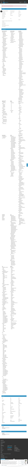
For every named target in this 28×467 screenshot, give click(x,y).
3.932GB (3, 348)
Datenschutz (2, 450)
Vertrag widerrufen (3, 459)
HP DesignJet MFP (12, 159)
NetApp (19, 412)
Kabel (3, 74)
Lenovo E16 (20, 109)
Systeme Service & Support (4, 363)
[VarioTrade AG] (5, 2)
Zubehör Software (12, 318)
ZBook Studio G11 (4, 123)
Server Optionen (11, 291)
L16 (19, 122)
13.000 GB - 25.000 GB (5, 277)
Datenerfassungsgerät (21, 153)
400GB (3, 349)
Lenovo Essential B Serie (5, 315)
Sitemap (1, 451)
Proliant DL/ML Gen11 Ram (13, 227)
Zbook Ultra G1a (4, 102)
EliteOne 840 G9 (4, 33)
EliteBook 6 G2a (20, 55)
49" (11, 109)
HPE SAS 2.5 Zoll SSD (13, 236)
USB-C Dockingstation (21, 79)
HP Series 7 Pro (11, 40)
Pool (10, 254)
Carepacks (11, 259)
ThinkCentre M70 (4, 69)
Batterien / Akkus (20, 141)
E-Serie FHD (12, 35)
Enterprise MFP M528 (13, 166)
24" (11, 103)
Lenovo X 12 (20, 124)
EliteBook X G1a (20, 49)
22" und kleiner (12, 102)
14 (19, 104)
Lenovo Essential (4, 384)
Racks (2, 332)
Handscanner (20, 173)
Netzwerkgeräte (3, 304)
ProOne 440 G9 (4, 36)
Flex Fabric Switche (21, 222)
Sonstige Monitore (12, 42)
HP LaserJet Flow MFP (12, 165)
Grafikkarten (3, 283)
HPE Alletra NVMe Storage (13, 250)
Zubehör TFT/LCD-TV (20, 212)
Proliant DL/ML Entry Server (13, 230)
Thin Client (3, 66)
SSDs (2, 343)
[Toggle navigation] (1, 2)
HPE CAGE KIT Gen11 (13, 243)
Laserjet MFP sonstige (13, 147)
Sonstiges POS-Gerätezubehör (22, 207)
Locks (19, 88)
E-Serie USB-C (12, 36)
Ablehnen (23, 464)
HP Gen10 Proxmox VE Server (13, 220)
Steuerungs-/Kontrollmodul (13, 278)
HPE (18, 404)
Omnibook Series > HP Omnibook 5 (22, 72)
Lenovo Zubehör (20, 131)
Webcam (20, 86)
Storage (11, 249)
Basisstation (3, 216)
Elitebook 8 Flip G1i (21, 42)
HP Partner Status (2, 456)
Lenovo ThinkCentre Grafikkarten (6, 284)
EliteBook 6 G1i (20, 54)
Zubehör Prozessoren (13, 309)
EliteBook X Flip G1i (21, 41)
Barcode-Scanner (20, 172)
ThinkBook (19, 103)
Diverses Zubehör (4, 73)
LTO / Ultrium (12, 325)
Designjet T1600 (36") (13, 152)
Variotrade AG (3, 422)
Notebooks (3, 309)
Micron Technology (4, 412)
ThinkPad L (19, 118)
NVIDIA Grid (4, 285)
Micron (19, 411)
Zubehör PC (19, 204)
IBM (10, 405)
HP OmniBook (4, 312)
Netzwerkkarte (4, 303)
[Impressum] (20, 2)
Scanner (19, 171)
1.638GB (3, 344)
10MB (19, 211)
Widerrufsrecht (2, 449)
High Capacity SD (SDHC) (13, 324)
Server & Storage (12, 256)
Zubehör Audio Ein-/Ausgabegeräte (21, 197)
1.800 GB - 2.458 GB (5, 345)
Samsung (3, 415)
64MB (3, 330)
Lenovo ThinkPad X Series (5, 389)
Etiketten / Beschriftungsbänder (22, 166)
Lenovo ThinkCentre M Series (5, 297)
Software (11, 221)
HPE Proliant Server (12, 215)
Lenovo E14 (20, 108)
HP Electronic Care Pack (5, 272)
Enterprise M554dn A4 (13, 138)
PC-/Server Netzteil (21, 187)
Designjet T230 (12, 154)
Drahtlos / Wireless (20, 215)
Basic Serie (20, 69)
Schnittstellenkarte (12, 304)
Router (19, 217)
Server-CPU (12, 305)
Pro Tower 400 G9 (4, 49)
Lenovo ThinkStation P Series (5, 298)
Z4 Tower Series (4, 54)
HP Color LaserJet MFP (12, 141)
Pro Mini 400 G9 (4, 40)
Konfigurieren (22, 462)
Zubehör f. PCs (3, 59)
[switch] (25, 463)
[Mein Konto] (23, 2)
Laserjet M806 (12, 164)
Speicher (3, 342)
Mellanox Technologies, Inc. (12, 411)
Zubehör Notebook (4, 382)
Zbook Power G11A (4, 117)
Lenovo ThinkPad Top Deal (20, 102)
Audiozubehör (20, 198)
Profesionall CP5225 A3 (13, 140)
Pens (19, 87)
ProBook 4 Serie (19, 60)
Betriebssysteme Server (13, 222)
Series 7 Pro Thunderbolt (13, 41)
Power (2, 115)
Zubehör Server (12, 289)
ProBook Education (20, 98)
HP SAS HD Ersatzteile (13, 261)
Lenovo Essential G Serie (5, 316)
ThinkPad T (19, 110)
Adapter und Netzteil (21, 94)
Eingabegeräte (19, 145)
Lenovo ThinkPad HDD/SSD (5, 357)
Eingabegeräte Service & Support (21, 147)
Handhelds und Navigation (20, 152)
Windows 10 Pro (20, 193)
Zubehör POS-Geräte (20, 206)
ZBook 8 (3, 103)
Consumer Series (20, 68)
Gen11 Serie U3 (12, 234)
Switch (11, 279)
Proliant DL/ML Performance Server (14, 229)
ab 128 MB (4, 331)
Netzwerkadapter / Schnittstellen (5, 302)
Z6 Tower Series (4, 55)
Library (11, 286)
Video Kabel (20, 95)
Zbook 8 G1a (4, 104)
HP (10, 404)
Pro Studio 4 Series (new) (5, 35)
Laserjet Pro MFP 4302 (13, 146)
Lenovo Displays (11, 110)
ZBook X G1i (4, 108)
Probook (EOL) (20, 67)
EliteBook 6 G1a (20, 53)
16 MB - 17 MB (4, 325)
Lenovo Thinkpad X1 (5, 322)
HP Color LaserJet (12, 172)
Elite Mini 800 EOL (4, 41)
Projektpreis (2, 454)
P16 (19, 115)
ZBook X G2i (4, 109)
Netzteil (20, 186)
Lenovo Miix (4, 368)
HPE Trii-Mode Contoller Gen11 (14, 241)
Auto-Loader (12, 283)
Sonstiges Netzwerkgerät (13, 277)
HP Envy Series (20, 75)
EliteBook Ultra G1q (21, 59)
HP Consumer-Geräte (4, 61)
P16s (19, 116)
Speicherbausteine (4, 341)
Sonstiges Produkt (21, 164)
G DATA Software (11, 403)
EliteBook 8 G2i (20, 33)
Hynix (2, 405)
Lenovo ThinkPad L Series (5, 319)
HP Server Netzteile (13, 262)
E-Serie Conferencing (13, 33)
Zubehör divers (19, 199)
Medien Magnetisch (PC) (4, 299)
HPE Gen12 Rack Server (13, 216)
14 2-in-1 (20, 105)
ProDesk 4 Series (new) (5, 48)
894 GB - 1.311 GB (4, 355)
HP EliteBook (4, 311)
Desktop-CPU (11, 402)
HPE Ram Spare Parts (13, 263)
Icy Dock (19, 405)
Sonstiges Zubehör (21, 200)
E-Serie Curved (12, 34)
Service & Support (4, 289)
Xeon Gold (4, 336)
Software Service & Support (21, 184)
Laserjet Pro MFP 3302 (13, 145)
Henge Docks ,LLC (20, 403)
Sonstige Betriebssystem (21, 191)
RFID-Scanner (20, 174)
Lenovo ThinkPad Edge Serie (5, 371)
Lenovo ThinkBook (4, 317)
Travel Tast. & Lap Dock (21, 93)
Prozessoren (3, 323)
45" (11, 108)
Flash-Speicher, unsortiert (13, 322)
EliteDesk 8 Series (4, 43)
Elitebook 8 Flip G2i (21, 43)
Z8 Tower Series (4, 56)
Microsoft (11, 412)
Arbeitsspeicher (4, 72)
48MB (3, 329)
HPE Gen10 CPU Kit (13, 246)
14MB (3, 324)
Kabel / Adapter (3, 292)
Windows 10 (20, 192)
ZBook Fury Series (3, 112)
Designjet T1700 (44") (13, 153)
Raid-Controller (4, 270)
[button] (21, 2)
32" (11, 105)
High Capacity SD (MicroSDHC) (13, 323)
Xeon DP (3, 335)
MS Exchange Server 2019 (13, 223)
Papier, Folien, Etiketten (20, 165)
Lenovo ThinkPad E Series (5, 318)
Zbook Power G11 (4, 116)
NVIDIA (19, 413)
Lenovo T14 (20, 111)
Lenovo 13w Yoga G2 (21, 130)
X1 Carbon (20, 128)
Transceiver (19, 224)
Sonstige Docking (20, 82)
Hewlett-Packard (3, 404)
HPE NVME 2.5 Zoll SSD (13, 235)
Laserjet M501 (12, 161)
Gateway (19, 216)
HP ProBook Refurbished (21, 61)
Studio (2, 122)
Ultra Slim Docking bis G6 (21, 81)
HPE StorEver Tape (12, 253)
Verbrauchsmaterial (4, 291)
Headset (20, 138)
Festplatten (3, 273)
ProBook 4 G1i (20, 62)
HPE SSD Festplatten (12, 233)
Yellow (19, 151)
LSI (2, 411)
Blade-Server (12, 284)
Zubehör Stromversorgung (13, 310)
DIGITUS (19, 402)
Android (20, 190)
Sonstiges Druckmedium (21, 168)
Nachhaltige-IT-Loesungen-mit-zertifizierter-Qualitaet (6, 453)
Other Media (20, 159)
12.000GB (4, 276)
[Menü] (26, 459)
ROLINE (19, 414)
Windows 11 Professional (21, 194)
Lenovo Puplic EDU (2, 455)
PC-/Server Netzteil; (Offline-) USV (14, 302)
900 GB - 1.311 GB (4, 356)
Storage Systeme (3, 358)
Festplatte (3, 403)
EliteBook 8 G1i (20, 34)
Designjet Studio (12, 151)
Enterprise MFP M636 (13, 168)
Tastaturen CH (4, 60)
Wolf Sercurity (20, 85)
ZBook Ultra (3, 110)
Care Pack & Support (20, 99)
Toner (10, 171)
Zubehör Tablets (19, 210)
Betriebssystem (12, 315)
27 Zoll (11, 112)
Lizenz (11, 316)
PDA (19, 154)
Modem (11, 299)
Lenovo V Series (4, 375)
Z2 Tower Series (4, 53)
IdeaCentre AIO (4, 68)
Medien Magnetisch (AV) (20, 158)
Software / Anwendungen (20, 179)
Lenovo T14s (20, 112)
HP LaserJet (11, 160)
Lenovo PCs (3, 67)
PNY (2, 414)
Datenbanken (20, 180)
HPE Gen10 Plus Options (13, 248)
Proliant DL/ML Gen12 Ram (13, 228)
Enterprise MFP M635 (13, 167)
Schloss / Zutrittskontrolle (21, 178)
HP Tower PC (3, 46)
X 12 (19, 125)
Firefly (2, 118)
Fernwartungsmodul (13, 270)
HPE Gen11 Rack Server (13, 217)
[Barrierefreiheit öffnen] (1, 11)
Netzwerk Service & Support (21, 160)
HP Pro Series (4, 296)
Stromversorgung (20, 185)
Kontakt (1, 447)
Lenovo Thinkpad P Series (5, 388)
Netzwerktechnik (12, 255)
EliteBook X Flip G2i (21, 40)
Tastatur (20, 146)
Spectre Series (20, 74)
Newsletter (2, 443)
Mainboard (12, 298)
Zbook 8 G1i (4, 105)
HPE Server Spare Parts (12, 260)
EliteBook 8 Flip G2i (21, 46)
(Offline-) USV (4, 361)
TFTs (2, 376)
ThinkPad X (19, 123)
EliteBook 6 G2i (20, 56)
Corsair (2, 401)
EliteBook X (19, 47)
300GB (3, 279)
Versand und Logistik (3, 442)
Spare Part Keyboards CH (21, 92)
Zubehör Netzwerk (4, 381)
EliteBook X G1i (20, 48)
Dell (10, 401)
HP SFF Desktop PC (4, 42)
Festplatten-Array (12, 285)
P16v (19, 117)
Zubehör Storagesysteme (13, 290)
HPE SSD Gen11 (12, 240)
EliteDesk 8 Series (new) (5, 47)
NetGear (3, 413)
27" (11, 104)
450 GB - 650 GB (4, 351)
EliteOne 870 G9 (4, 34)
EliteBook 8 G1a (20, 35)
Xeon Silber (4, 337)
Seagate (19, 415)
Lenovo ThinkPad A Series (5, 370)
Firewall (11, 271)
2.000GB (3, 278)
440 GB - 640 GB (4, 350)
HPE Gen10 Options (13, 247)
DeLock (19, 401)
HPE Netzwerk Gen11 (13, 242)
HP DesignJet (11, 148)
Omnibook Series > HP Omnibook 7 (22, 73)
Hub (11, 273)
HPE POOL (3, 286)
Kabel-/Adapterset (12, 297)
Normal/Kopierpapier (21, 167)
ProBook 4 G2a (20, 66)
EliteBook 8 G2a (20, 36)
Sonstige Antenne (12, 276)
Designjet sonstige (12, 158)
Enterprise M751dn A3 (13, 139)
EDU (18, 129)
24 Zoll (11, 111)
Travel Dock (20, 80)
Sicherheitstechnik (20, 177)
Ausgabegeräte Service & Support (21, 139)
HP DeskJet (12, 174)
